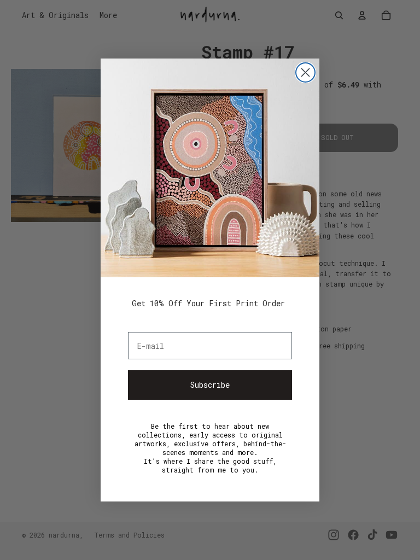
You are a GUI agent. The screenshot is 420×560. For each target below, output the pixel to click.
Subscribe (210, 385)
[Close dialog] (305, 72)
